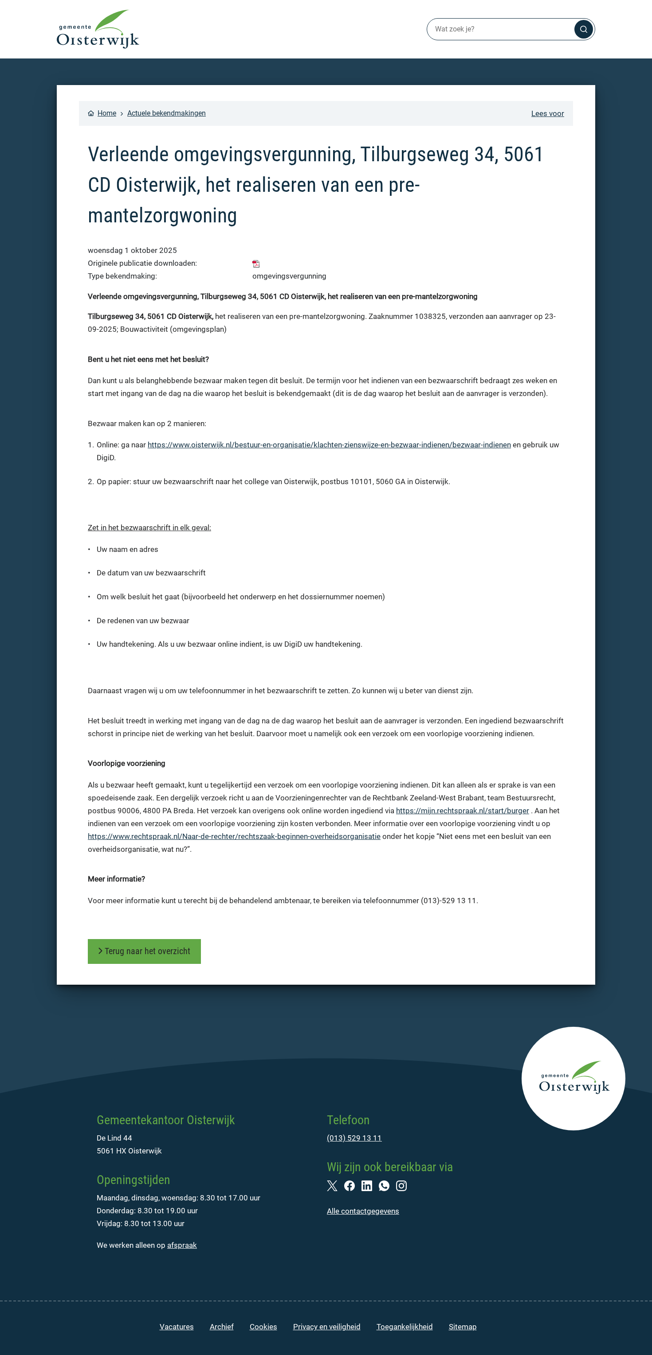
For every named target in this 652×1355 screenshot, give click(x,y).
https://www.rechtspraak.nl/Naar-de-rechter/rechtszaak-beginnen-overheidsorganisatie (234, 836)
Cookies (263, 1326)
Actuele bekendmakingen (166, 113)
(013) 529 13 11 (354, 1138)
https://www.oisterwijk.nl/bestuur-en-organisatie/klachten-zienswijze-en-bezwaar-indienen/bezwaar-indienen (329, 444)
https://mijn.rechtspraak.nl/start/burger (462, 810)
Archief (222, 1326)
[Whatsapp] (387, 1184)
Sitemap (463, 1326)
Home (107, 113)
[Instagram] (404, 1184)
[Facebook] (352, 1184)
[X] (335, 1184)
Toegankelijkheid (405, 1326)
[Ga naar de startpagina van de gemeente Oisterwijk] (98, 29)
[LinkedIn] (370, 1184)
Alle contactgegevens (363, 1211)
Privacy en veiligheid (327, 1326)
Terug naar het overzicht (147, 951)
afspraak (182, 1245)
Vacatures (177, 1326)
